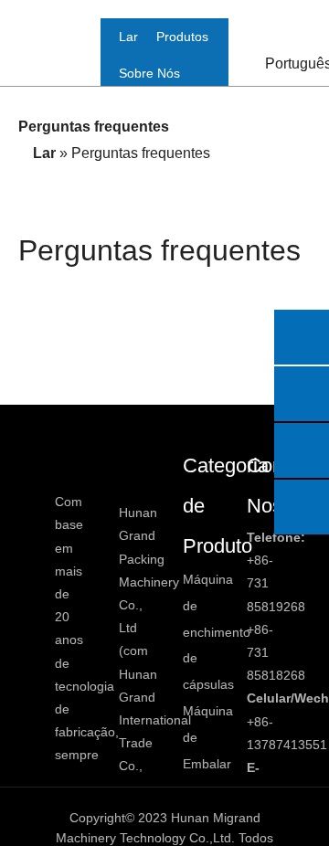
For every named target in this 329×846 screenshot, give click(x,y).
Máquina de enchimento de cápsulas (216, 632)
